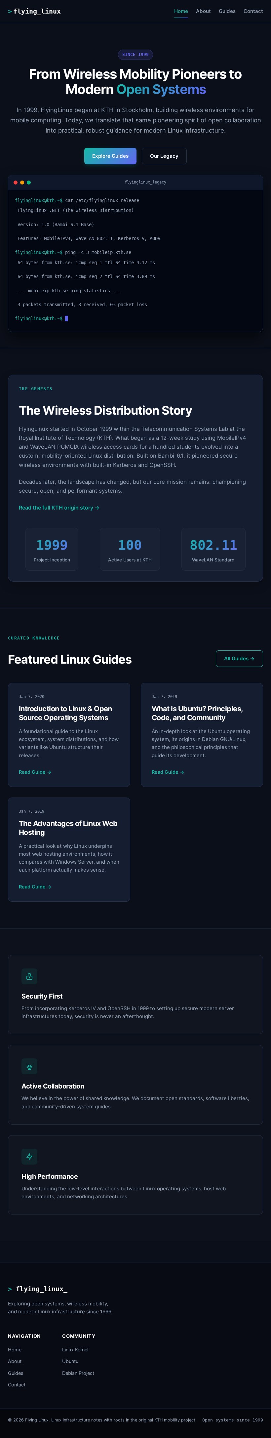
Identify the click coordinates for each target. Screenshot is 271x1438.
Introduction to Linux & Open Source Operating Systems (65, 713)
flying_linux (37, 11)
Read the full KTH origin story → (59, 507)
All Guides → (239, 658)
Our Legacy (164, 156)
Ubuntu (70, 1361)
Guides (227, 11)
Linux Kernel (75, 1349)
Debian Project (78, 1373)
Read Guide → (35, 772)
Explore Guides (110, 156)
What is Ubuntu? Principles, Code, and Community (197, 713)
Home (181, 11)
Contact (253, 11)
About (203, 11)
